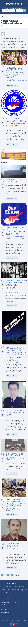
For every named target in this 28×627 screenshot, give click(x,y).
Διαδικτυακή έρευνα (5, 612)
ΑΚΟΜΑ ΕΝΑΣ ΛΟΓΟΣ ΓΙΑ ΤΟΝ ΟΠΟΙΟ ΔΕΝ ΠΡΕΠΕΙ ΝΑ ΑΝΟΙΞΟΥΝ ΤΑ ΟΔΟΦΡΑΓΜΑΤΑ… (16, 283)
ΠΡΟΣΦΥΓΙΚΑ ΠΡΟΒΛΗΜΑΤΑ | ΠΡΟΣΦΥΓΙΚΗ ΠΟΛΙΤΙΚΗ (21, 602)
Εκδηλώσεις (14, 80)
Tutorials (4, 604)
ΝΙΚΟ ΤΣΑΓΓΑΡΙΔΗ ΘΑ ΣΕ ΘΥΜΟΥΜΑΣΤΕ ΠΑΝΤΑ (14, 455)
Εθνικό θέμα (9, 80)
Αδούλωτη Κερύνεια (11, 79)
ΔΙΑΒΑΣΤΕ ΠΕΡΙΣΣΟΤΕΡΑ (11, 85)
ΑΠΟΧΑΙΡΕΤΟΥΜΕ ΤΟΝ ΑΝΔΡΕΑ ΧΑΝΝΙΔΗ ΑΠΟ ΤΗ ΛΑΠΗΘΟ (15, 412)
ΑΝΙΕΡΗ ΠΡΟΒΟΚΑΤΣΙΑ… (14, 180)
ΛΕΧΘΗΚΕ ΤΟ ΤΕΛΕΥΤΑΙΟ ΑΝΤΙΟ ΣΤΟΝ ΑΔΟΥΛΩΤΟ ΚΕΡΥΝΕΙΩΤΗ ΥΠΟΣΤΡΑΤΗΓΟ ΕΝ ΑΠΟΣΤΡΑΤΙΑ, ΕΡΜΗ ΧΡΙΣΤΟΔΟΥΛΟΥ (16, 503)
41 (6, 575)
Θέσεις (7, 81)
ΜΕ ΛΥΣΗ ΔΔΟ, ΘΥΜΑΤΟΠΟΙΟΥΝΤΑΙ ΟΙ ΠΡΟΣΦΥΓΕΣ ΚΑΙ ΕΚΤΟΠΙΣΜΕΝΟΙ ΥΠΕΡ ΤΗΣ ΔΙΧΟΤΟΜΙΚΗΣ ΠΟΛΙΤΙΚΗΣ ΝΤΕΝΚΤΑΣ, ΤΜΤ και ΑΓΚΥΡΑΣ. (15, 72)
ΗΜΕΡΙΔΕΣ (19, 80)
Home (2, 25)
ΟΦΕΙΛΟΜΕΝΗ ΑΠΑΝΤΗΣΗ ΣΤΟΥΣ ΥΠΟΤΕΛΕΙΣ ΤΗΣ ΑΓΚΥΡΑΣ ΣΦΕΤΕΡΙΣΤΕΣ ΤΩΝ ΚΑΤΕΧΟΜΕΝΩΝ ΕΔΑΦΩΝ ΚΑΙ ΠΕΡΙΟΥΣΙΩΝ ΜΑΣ (16, 121)
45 (14, 574)
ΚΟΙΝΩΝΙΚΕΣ (8, 550)
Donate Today (5, 602)
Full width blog (5, 599)
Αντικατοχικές (15, 549)
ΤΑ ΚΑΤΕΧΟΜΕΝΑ (10, 416)
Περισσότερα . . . (6, 592)
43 (10, 575)
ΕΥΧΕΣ (8, 458)
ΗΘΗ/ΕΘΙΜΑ (16, 416)
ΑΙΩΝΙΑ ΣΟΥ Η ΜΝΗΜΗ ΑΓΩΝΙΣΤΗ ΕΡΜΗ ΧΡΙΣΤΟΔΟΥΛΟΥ (14, 545)
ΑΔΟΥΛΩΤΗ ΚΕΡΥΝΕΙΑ (14, 4)
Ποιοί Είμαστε (18, 599)
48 (16, 575)
